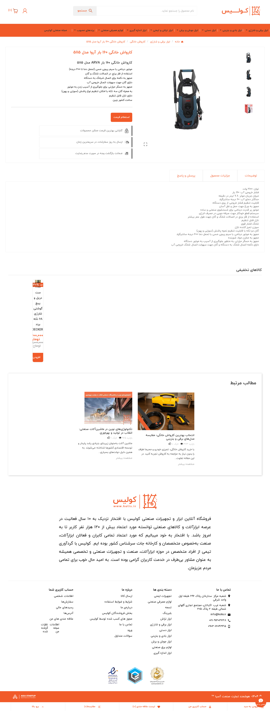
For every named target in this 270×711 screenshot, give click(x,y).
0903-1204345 (217, 626)
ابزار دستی (165, 630)
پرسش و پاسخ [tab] (186, 176)
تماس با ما (125, 625)
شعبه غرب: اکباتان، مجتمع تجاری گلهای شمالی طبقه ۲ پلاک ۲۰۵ (202, 607)
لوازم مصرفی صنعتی (160, 602)
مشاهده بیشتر (124, 458)
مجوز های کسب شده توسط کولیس (111, 619)
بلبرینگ (167, 613)
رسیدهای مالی (64, 607)
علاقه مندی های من (61, 619)
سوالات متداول (123, 636)
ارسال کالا (126, 596)
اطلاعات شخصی (63, 596)
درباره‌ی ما (126, 607)
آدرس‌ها (68, 613)
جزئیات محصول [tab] (220, 176)
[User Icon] (24, 10)
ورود (129, 630)
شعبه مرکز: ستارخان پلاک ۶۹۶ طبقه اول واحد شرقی (202, 598)
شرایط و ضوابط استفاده (118, 602)
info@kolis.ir (218, 614)
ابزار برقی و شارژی (161, 625)
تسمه (168, 607)
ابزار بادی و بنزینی (161, 636)
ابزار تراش (166, 619)
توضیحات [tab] (251, 176)
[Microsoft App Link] (113, 675)
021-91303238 (217, 620)
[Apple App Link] (157, 675)
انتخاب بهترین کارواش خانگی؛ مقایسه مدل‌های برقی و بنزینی (170, 437)
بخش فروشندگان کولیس (117, 613)
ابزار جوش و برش (161, 642)
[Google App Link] (135, 675)
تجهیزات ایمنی (163, 596)
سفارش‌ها (67, 602)
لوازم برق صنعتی (162, 647)
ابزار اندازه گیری (163, 653)
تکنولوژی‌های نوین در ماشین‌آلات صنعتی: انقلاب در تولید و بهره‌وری (105, 431)
